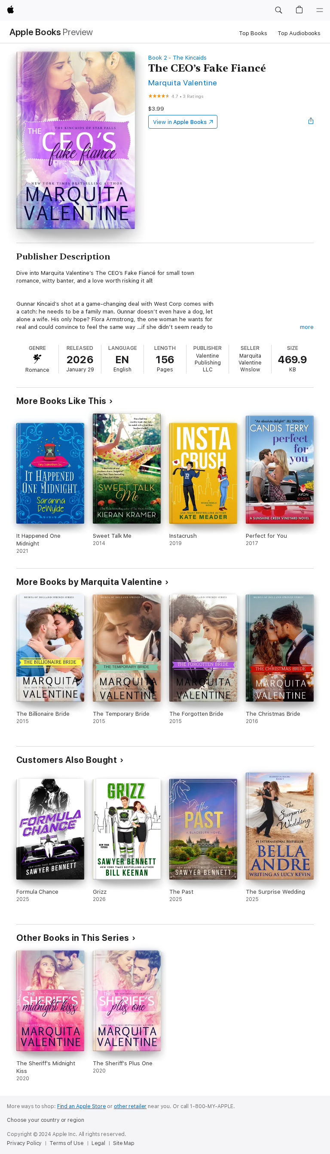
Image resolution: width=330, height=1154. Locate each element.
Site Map (123, 1143)
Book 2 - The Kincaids (177, 57)
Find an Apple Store (81, 1106)
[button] (278, 10)
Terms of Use (66, 1143)
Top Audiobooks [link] (299, 33)
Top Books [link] (253, 33)
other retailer (130, 1106)
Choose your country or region (45, 1120)
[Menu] (319, 10)
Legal (98, 1143)
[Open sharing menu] (311, 122)
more (307, 327)
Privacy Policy (24, 1143)
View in (180, 122)
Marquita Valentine (182, 82)
